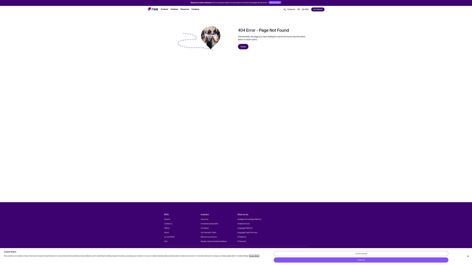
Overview (204, 219)
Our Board (204, 228)
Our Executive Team (208, 232)
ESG (166, 241)
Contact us (168, 223)
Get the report (275, 2)
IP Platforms (241, 237)
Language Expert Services (247, 232)
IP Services (241, 241)
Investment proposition (209, 223)
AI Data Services (243, 223)
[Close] (468, 256)
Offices (167, 228)
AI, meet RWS (169, 237)
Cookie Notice (254, 256)
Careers (167, 219)
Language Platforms (244, 228)
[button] (153, 9)
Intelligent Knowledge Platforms (249, 219)
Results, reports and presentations (214, 241)
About (166, 232)
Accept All (361, 260)
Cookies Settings (361, 253)
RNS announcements (209, 237)
